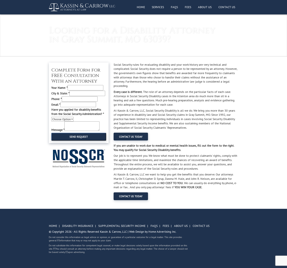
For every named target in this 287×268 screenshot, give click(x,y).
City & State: (60, 93)
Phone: (56, 99)
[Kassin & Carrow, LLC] (82, 7)
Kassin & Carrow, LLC (113, 232)
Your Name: (59, 88)
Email (55, 104)
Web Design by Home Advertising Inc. (152, 232)
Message (57, 130)
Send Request (79, 136)
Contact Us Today (131, 136)
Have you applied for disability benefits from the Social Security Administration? (77, 112)
